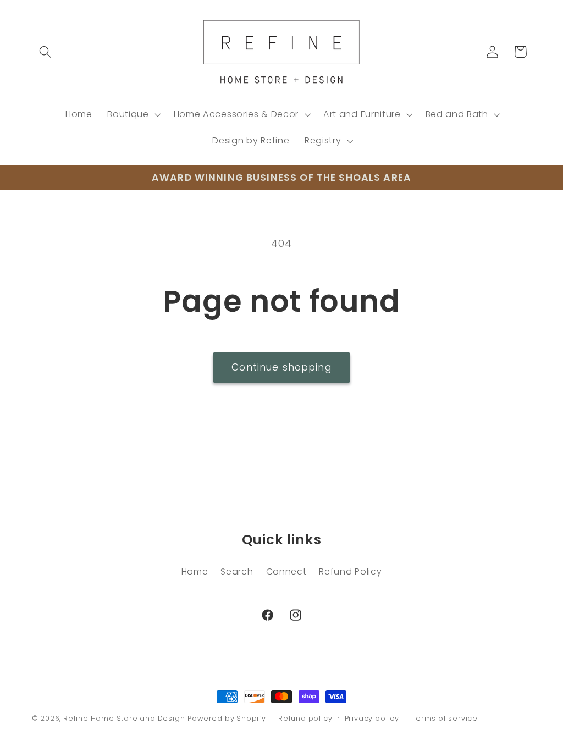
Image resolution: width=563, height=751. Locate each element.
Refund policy (305, 718)
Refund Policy (350, 571)
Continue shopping (281, 367)
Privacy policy (372, 718)
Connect (286, 571)
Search (236, 571)
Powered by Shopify (226, 718)
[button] (46, 52)
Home (194, 571)
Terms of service (444, 718)
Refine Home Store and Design (124, 718)
